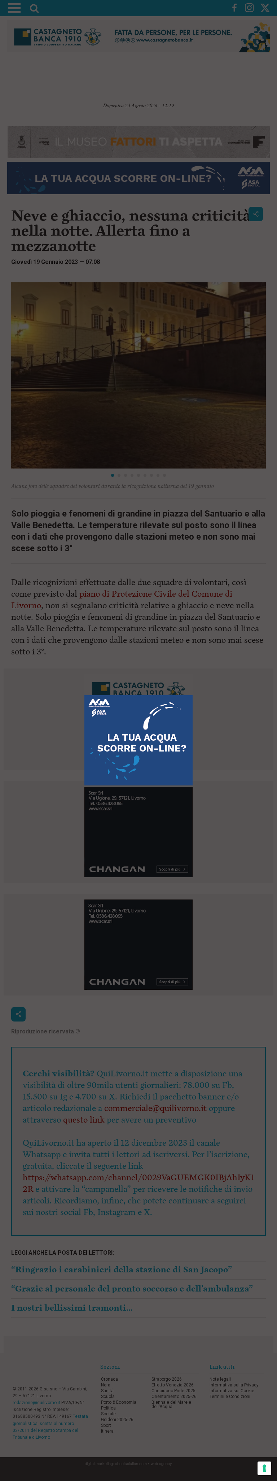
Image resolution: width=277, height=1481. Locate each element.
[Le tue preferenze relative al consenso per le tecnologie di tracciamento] (264, 1468)
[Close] (193, 695)
